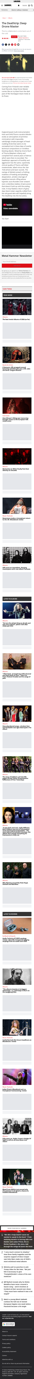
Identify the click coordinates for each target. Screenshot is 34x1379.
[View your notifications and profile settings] (18, 5)
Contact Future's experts (9, 1335)
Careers (4, 1355)
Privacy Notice (26, 272)
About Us (5, 1331)
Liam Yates (23, 36)
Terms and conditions (8, 1339)
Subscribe (25, 5)
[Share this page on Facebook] (3, 44)
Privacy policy (6, 1343)
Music (4, 18)
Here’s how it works (19, 51)
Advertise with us (7, 1359)
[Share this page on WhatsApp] (9, 44)
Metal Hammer (23, 38)
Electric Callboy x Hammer (20, 10)
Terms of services (23, 271)
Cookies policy (6, 1347)
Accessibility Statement (9, 1351)
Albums (10, 18)
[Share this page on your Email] (18, 44)
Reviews (14, 37)
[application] (17, 235)
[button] (2, 5)
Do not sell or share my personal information (15, 1363)
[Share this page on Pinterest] (12, 44)
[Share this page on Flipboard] (15, 44)
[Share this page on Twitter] (6, 44)
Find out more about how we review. (22, 83)
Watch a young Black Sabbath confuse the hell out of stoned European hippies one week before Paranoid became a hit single (17, 1302)
